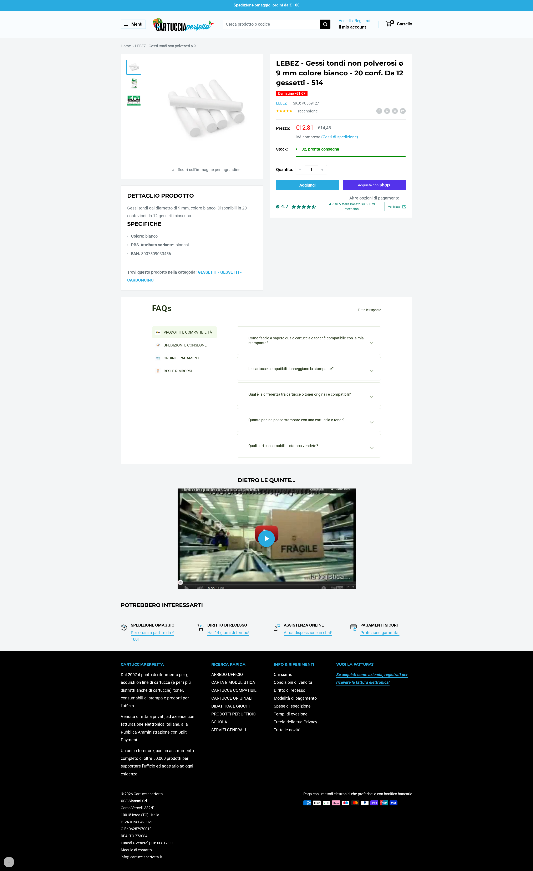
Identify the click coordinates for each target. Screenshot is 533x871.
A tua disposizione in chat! (308, 632)
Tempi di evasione (291, 714)
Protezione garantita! (380, 632)
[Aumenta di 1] (322, 169)
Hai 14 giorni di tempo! (228, 632)
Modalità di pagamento (295, 698)
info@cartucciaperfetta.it (141, 857)
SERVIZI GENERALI (228, 729)
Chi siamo (283, 674)
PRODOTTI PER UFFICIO (233, 714)
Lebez (281, 103)
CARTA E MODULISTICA (233, 682)
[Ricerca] (325, 24)
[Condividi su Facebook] (379, 111)
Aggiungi (307, 185)
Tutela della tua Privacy (295, 721)
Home (126, 46)
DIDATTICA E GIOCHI (230, 706)
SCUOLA (219, 721)
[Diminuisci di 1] (300, 169)
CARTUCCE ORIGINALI (231, 698)
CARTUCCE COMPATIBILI (234, 690)
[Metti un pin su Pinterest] (387, 111)
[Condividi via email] (403, 111)
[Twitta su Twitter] (395, 111)
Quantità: (284, 169)
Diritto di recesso (289, 690)
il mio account (352, 27)
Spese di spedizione (292, 706)
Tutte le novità (287, 729)
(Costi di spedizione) (339, 137)
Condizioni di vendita (293, 682)
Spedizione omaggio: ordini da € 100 (267, 5)
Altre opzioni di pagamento (374, 198)
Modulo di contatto (136, 850)
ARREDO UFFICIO (227, 674)
